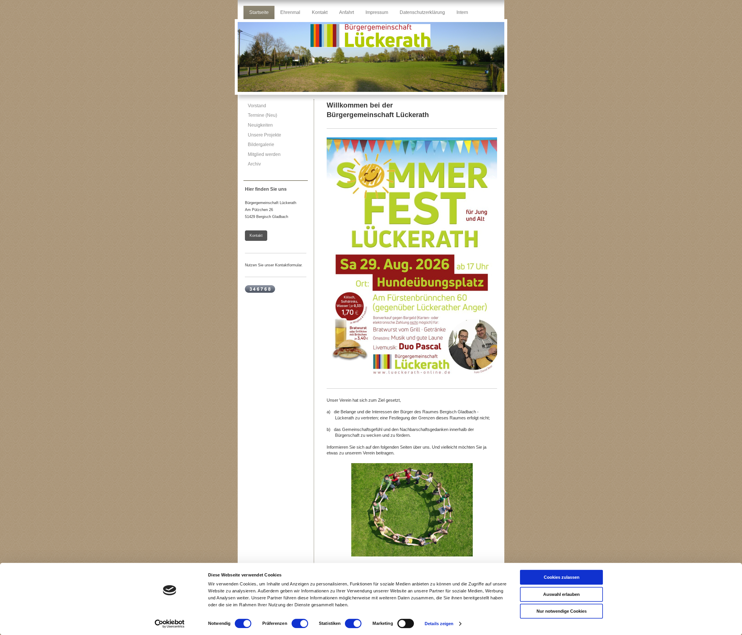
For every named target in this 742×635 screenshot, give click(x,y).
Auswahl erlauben (561, 594)
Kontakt (256, 235)
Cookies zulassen (561, 577)
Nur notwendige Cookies (562, 611)
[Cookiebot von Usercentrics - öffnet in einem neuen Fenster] (169, 623)
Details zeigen (439, 623)
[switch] (300, 623)
